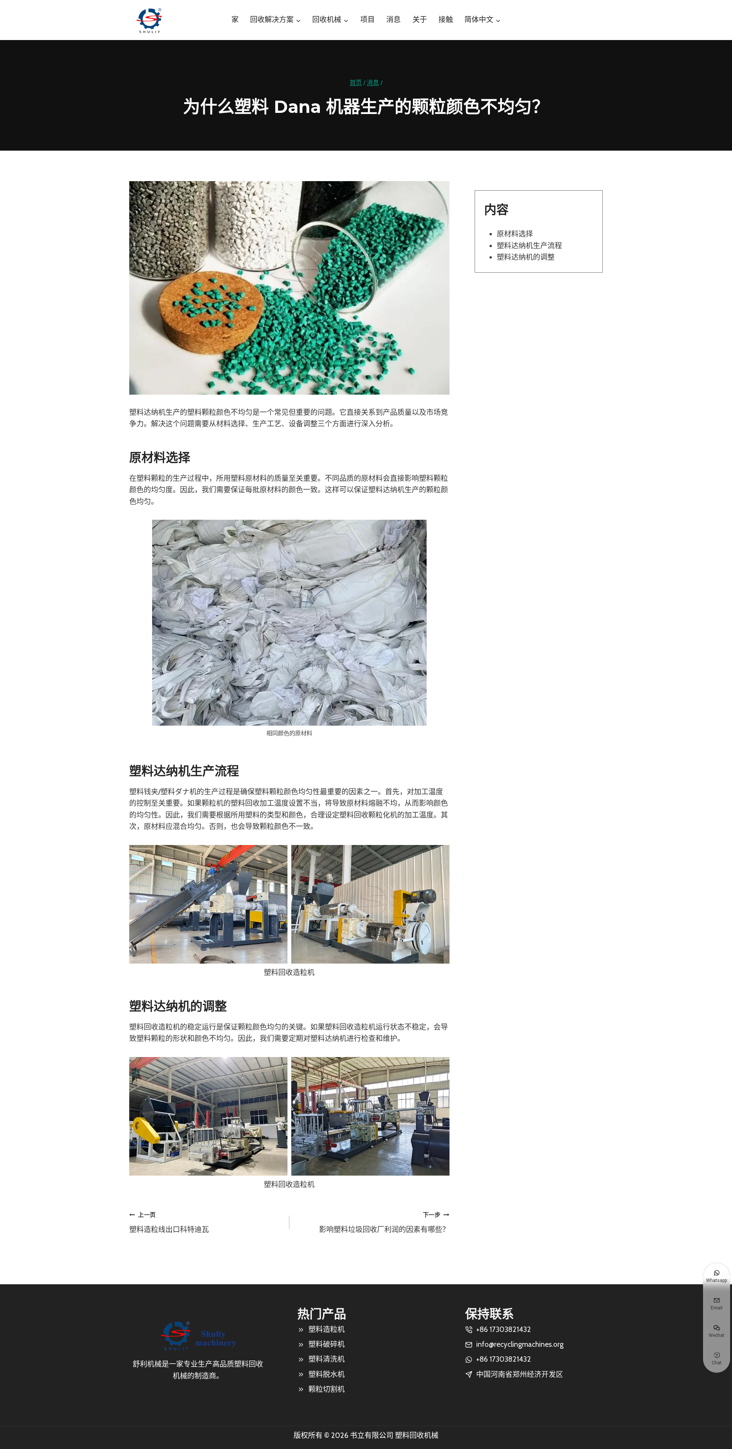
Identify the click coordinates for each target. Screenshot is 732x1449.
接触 (445, 19)
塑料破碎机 (326, 1344)
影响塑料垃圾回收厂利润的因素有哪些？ (384, 1222)
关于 (420, 19)
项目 (367, 19)
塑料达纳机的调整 (526, 257)
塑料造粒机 (326, 1329)
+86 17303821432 (503, 1359)
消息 (393, 19)
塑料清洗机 (326, 1359)
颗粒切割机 (326, 1389)
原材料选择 (515, 234)
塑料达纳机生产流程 (529, 245)
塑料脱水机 (326, 1374)
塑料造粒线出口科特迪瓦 (169, 1222)
